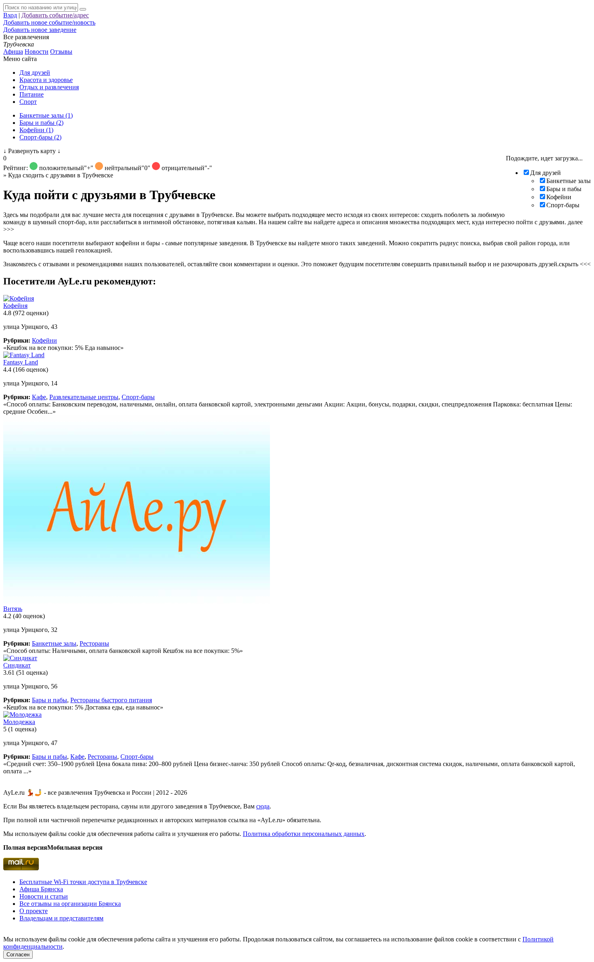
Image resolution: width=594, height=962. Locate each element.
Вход (10, 15)
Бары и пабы (563, 188)
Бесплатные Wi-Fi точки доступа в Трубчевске (83, 881)
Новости (36, 51)
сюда (263, 806)
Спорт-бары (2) (40, 137)
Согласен (17, 954)
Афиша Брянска (41, 889)
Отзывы (61, 51)
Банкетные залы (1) (46, 115)
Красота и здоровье (46, 79)
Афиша (13, 51)
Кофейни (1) (36, 129)
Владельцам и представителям (61, 918)
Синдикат (17, 665)
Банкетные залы (568, 180)
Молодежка (19, 721)
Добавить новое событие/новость (49, 22)
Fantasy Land (20, 362)
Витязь (12, 608)
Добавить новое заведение (39, 29)
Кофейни (558, 197)
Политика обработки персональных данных (303, 833)
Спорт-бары (562, 205)
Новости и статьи (43, 896)
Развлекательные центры (83, 397)
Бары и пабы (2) (41, 122)
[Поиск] (83, 9)
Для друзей (34, 72)
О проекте (33, 910)
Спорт (28, 101)
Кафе (39, 397)
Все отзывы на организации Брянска (70, 903)
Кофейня (15, 305)
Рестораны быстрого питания (111, 700)
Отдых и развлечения (49, 87)
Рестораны (94, 643)
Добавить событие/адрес (55, 15)
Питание (31, 94)
